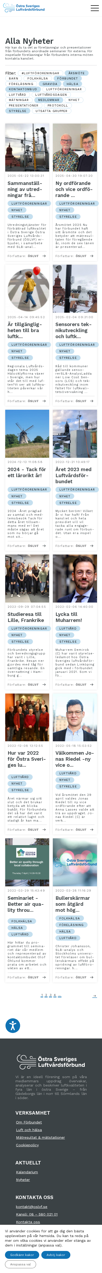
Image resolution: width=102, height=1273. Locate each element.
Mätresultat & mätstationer (40, 1137)
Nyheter (23, 1180)
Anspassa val (20, 1264)
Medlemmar (48, 100)
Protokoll (58, 105)
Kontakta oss (28, 1222)
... (59, 995)
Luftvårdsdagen (51, 95)
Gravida (50, 84)
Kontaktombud (23, 89)
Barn (13, 78)
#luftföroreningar (40, 73)
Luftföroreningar (64, 89)
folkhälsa (37, 78)
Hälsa (72, 84)
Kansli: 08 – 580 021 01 (37, 1214)
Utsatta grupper (51, 111)
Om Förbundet (29, 1122)
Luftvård (17, 95)
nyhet (74, 100)
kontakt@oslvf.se (31, 1207)
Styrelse (17, 111)
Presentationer (23, 105)
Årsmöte (77, 73)
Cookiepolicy (27, 1145)
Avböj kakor (56, 1255)
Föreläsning (21, 84)
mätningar (19, 100)
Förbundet (67, 78)
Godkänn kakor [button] (22, 1255)
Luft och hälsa (29, 1130)
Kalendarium (27, 1172)
